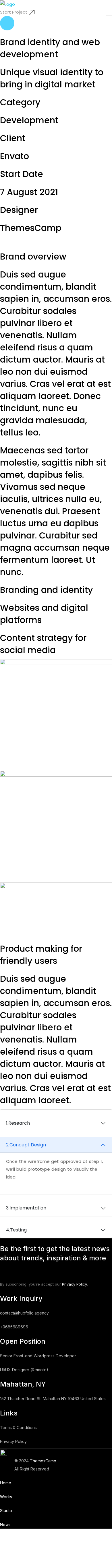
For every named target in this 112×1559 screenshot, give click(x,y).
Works (6, 1496)
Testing (16, 1230)
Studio (6, 1510)
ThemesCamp (43, 1460)
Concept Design (26, 1144)
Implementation (26, 1208)
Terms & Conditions (18, 1427)
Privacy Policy (74, 1284)
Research (18, 1123)
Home (5, 1482)
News (5, 1524)
